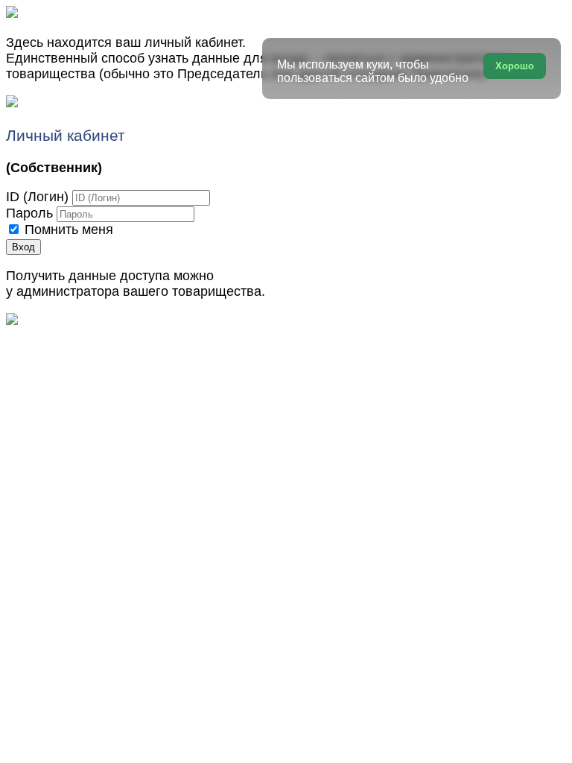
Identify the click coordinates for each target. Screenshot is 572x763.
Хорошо (514, 66)
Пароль (29, 213)
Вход (23, 247)
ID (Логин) (37, 196)
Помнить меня (69, 229)
